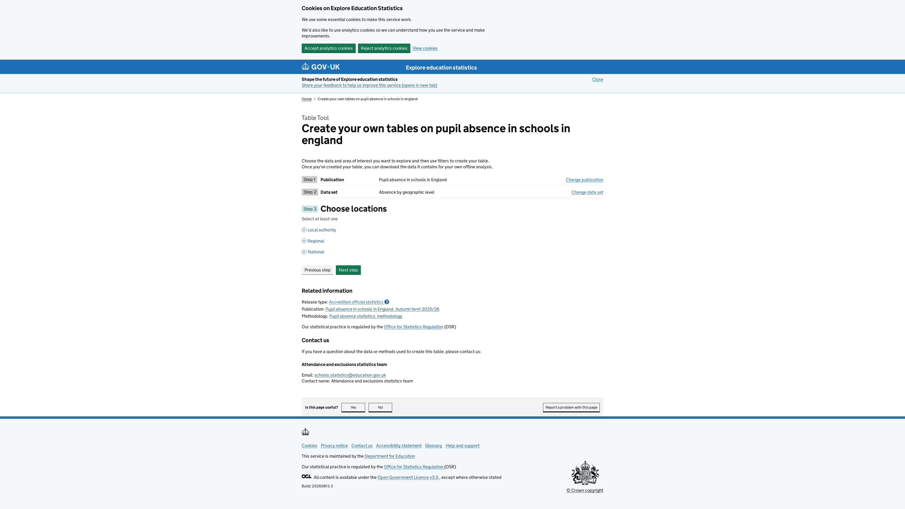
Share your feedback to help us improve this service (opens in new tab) (369, 85)
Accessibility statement (399, 445)
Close (597, 79)
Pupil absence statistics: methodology (365, 316)
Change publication (584, 179)
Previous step (317, 270)
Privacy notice (334, 445)
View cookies (425, 48)
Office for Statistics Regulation (413, 326)
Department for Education (390, 456)
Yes (358, 407)
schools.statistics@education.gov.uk (350, 375)
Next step (348, 270)
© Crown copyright (585, 490)
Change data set (587, 192)
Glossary (433, 445)
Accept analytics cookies (328, 48)
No (385, 407)
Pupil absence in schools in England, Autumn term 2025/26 (382, 309)
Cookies (309, 445)
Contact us (362, 445)
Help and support (463, 445)
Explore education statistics (441, 67)
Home (307, 99)
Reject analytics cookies (384, 48)
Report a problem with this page (571, 407)
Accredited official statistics (358, 302)
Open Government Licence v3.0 (408, 477)
